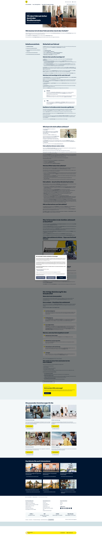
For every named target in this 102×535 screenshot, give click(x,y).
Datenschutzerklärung (40, 270)
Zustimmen (61, 277)
